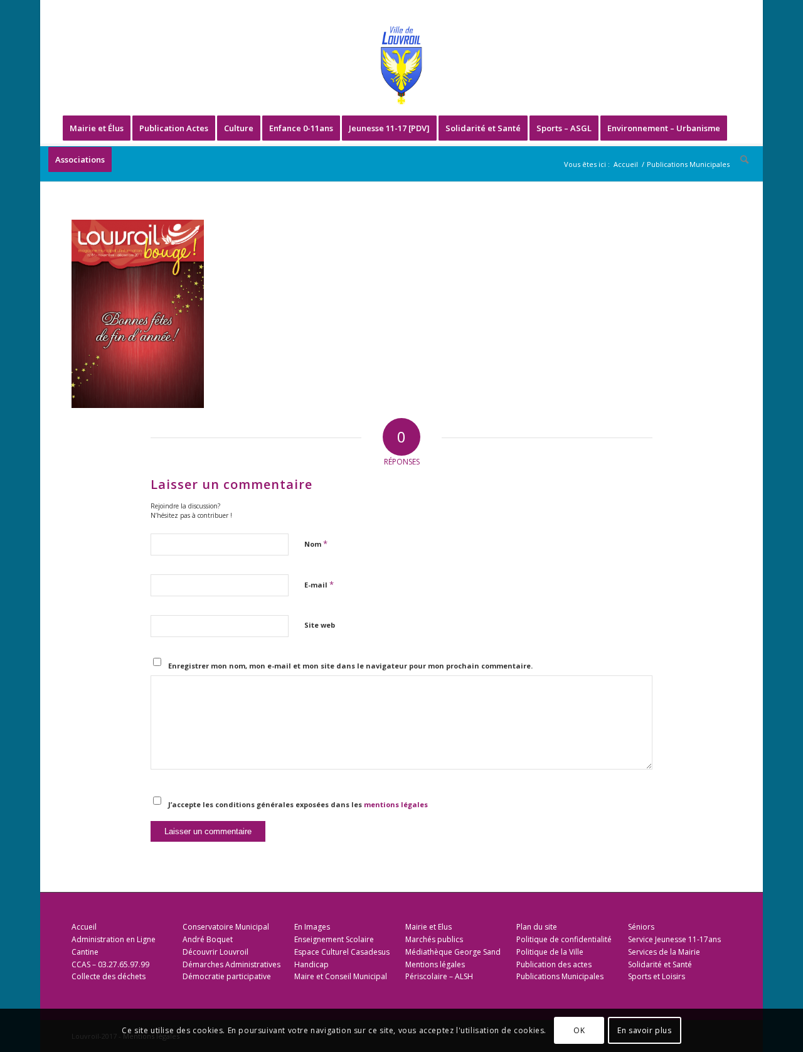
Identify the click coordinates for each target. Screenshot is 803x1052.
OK (579, 1030)
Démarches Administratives (231, 964)
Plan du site (536, 926)
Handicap (311, 964)
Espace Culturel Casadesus (342, 952)
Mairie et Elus (428, 926)
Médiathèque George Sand (453, 952)
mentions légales (396, 804)
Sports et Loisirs (656, 976)
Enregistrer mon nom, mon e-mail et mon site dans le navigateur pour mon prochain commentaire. (350, 665)
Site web (319, 625)
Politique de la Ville (549, 952)
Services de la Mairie (664, 952)
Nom (315, 543)
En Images (312, 926)
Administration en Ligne (114, 939)
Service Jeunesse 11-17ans (674, 939)
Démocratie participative (227, 976)
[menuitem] (97, 128)
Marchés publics (434, 939)
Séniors (641, 926)
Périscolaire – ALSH (439, 976)
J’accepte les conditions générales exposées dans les (298, 804)
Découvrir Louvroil (215, 952)
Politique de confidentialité (564, 939)
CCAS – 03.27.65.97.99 (110, 964)
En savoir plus (644, 1030)
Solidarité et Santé (660, 964)
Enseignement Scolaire (334, 939)
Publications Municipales (560, 976)
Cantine (85, 952)
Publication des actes (554, 964)
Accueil (84, 926)
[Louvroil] (401, 65)
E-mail (319, 584)
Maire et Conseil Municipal (340, 976)
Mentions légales (435, 964)
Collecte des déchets (109, 976)
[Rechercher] (740, 159)
